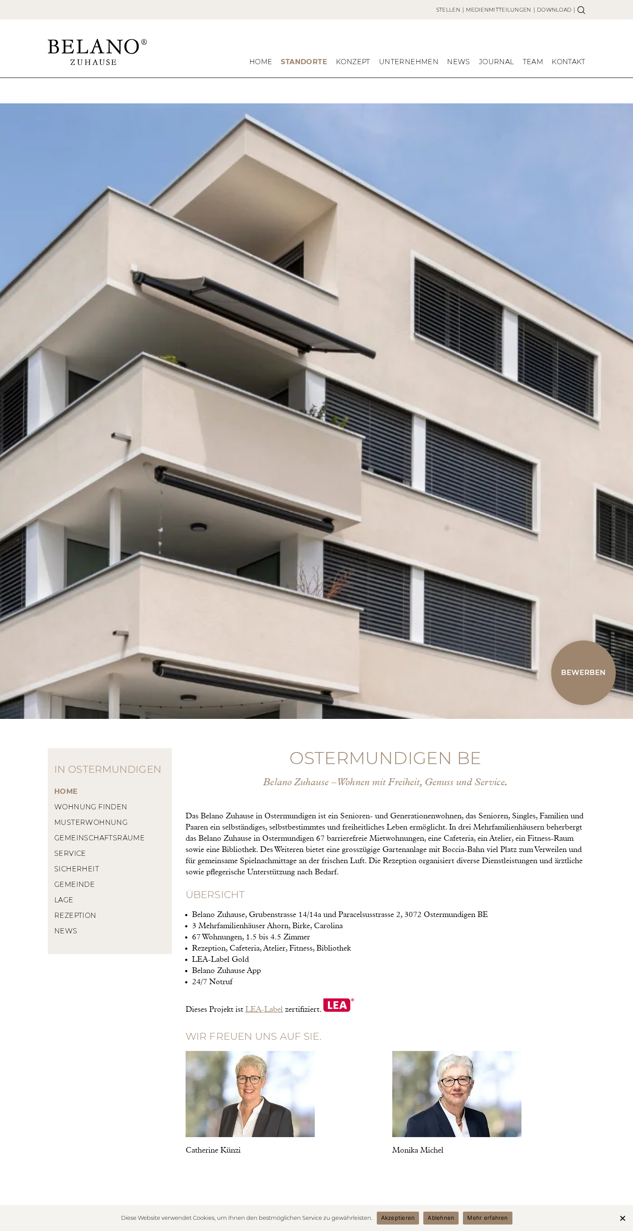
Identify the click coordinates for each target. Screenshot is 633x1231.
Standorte (304, 62)
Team (533, 62)
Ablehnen (441, 1217)
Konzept (353, 62)
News (458, 62)
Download (554, 9)
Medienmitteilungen (498, 9)
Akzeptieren (398, 1217)
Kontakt (568, 62)
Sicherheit (76, 869)
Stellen (448, 9)
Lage (64, 900)
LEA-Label (264, 1009)
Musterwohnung (90, 822)
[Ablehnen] (622, 1218)
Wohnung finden (90, 807)
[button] (583, 672)
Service (70, 853)
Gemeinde (74, 884)
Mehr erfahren (487, 1217)
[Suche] (581, 9)
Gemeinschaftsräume (99, 838)
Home (261, 62)
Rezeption (75, 915)
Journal (496, 62)
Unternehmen (408, 62)
